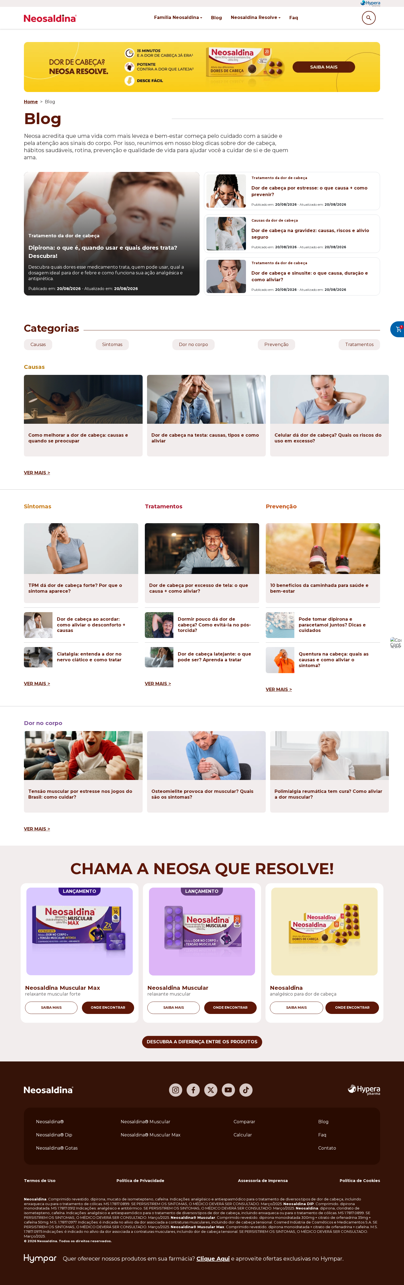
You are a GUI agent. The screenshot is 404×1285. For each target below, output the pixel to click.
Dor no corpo (193, 344)
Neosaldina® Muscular (145, 1121)
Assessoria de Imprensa (263, 1180)
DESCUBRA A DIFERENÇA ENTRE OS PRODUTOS (202, 1041)
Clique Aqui (213, 1258)
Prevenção (276, 344)
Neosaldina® (50, 1121)
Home (31, 101)
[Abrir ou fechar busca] (369, 18)
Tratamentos (359, 344)
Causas (38, 344)
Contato (327, 1148)
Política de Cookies (360, 1180)
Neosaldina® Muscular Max (151, 1135)
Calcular (243, 1135)
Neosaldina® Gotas (57, 1148)
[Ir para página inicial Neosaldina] (48, 1089)
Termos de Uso (40, 1180)
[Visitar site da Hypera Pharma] (364, 1090)
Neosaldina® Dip (54, 1135)
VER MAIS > (37, 472)
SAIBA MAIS (51, 1007)
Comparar (244, 1121)
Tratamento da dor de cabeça (63, 235)
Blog (216, 17)
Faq (293, 17)
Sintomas (112, 344)
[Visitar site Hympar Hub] (40, 1258)
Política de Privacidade (140, 1180)
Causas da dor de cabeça (274, 220)
